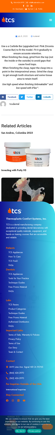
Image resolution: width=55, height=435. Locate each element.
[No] (47, 427)
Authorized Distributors (18, 321)
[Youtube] (24, 400)
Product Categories (17, 308)
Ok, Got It (20, 431)
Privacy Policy (14, 339)
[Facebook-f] (23, 6)
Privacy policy (34, 431)
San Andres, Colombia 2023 (17, 133)
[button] (50, 20)
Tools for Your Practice (18, 278)
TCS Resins (13, 304)
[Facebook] (7, 400)
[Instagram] (27, 6)
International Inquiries (16, 389)
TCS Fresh (13, 260)
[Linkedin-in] (32, 6)
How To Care (14, 256)
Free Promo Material (17, 286)
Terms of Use (14, 343)
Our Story (12, 347)
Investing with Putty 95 (13, 170)
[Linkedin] (18, 400)
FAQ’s (11, 291)
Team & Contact (15, 351)
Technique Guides (16, 282)
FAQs (10, 265)
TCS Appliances (15, 252)
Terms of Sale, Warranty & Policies (24, 334)
